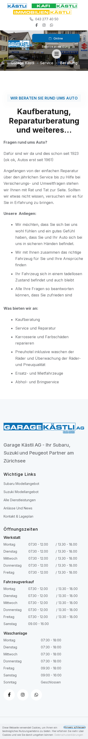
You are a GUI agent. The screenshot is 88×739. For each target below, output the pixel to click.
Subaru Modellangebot (21, 484)
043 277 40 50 (46, 19)
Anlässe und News (18, 508)
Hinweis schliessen (74, 727)
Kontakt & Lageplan (18, 516)
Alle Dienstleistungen (20, 500)
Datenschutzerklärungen (68, 734)
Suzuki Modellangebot (21, 492)
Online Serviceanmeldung (56, 39)
